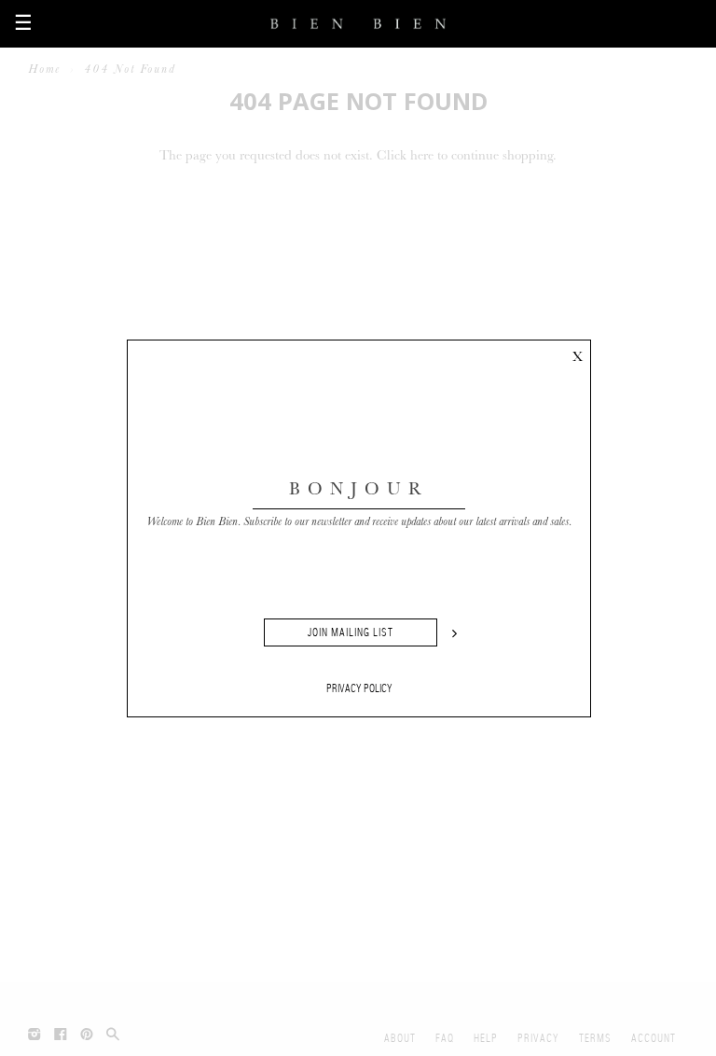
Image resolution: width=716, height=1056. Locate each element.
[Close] (577, 353)
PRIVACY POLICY (359, 688)
